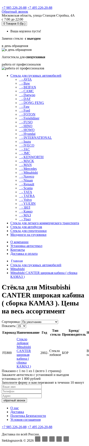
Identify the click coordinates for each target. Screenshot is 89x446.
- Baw (24, 83)
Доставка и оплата (24, 253)
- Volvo (25, 200)
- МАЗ (25, 215)
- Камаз (25, 211)
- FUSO (26, 122)
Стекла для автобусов (26, 227)
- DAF (25, 99)
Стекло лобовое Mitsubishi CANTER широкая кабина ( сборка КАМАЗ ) (24, 352)
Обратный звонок (15, 11)
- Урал (25, 219)
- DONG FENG (31, 103)
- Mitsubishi (28, 172)
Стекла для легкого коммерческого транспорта (44, 223)
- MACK (26, 161)
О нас (14, 408)
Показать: (9, 326)
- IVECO (26, 145)
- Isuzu (25, 141)
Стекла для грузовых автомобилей (35, 75)
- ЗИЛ (24, 207)
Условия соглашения (25, 419)
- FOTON (27, 114)
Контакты (17, 250)
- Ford (24, 110)
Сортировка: (11, 322)
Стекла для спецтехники (28, 231)
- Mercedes (28, 169)
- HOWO (27, 130)
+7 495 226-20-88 (39, 7)
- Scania (26, 188)
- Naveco (26, 176)
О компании (19, 242)
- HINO (25, 126)
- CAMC (26, 91)
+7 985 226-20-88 (14, 7)
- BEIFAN (27, 87)
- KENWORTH (31, 157)
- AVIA (25, 79)
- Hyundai (27, 134)
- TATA (25, 192)
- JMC (24, 153)
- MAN (25, 165)
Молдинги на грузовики (28, 234)
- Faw (24, 106)
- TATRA (27, 196)
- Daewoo (27, 95)
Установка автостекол (26, 246)
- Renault (26, 184)
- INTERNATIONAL (35, 137)
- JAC (24, 149)
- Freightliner (29, 118)
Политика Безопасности (28, 416)
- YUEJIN (27, 203)
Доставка (17, 412)
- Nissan (26, 180)
